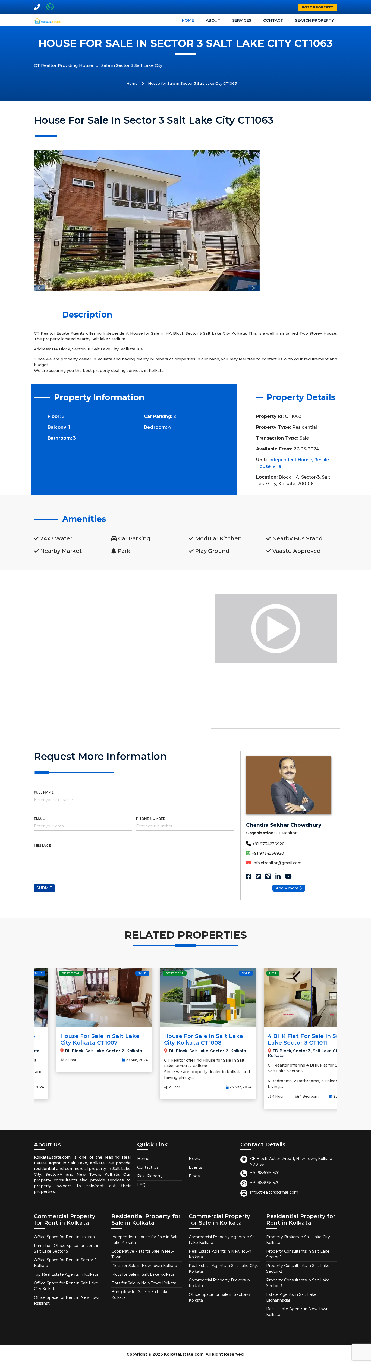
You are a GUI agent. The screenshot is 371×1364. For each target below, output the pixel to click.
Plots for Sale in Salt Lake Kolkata (142, 1274)
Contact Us (147, 1167)
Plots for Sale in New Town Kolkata (144, 1265)
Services (241, 20)
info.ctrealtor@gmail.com (276, 862)
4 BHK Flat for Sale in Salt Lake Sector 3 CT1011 (284, 1039)
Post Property (317, 7)
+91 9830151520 (265, 1172)
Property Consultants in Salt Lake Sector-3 (297, 1283)
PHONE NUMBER (150, 819)
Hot (250, 973)
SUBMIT (44, 888)
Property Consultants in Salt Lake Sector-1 (297, 1254)
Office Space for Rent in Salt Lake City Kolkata (66, 1286)
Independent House (290, 459)
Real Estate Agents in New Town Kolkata (220, 1254)
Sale (120, 973)
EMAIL (39, 819)
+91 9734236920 (268, 843)
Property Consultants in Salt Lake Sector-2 (297, 1268)
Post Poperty (150, 1176)
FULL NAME (44, 792)
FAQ (141, 1184)
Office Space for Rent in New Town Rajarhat (67, 1300)
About (213, 20)
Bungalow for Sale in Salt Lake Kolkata (140, 1294)
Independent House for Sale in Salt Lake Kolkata (144, 1239)
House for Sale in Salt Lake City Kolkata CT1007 (77, 1039)
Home (188, 20)
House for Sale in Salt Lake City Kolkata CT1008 (181, 1039)
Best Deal (48, 973)
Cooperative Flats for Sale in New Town (142, 1254)
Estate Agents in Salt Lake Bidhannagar (291, 1297)
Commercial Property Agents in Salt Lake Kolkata (223, 1239)
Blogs (194, 1176)
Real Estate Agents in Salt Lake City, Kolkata (223, 1268)
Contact (273, 20)
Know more (287, 888)
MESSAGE (42, 846)
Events (195, 1167)
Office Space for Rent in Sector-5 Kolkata (65, 1263)
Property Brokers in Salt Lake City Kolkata (298, 1239)
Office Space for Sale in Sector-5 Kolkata (219, 1297)
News (194, 1158)
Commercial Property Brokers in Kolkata (219, 1283)
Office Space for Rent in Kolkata (64, 1236)
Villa (276, 466)
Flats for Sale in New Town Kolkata (143, 1283)
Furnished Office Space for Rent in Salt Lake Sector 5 (66, 1248)
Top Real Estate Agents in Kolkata (66, 1274)
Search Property (314, 20)
